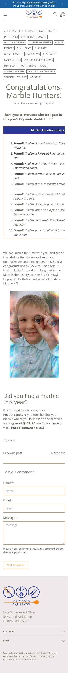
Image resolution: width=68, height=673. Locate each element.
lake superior (12, 59)
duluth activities (14, 42)
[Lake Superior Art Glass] (34, 14)
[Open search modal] (55, 14)
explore (9, 48)
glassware (49, 54)
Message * (10, 518)
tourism (9, 77)
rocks (43, 65)
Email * (8, 500)
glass (28, 48)
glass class (32, 54)
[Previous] (5, 4)
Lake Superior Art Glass (34, 652)
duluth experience (40, 42)
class (41, 30)
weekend (35, 77)
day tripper (11, 36)
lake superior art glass (38, 59)
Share (11, 440)
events (59, 42)
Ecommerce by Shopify (24, 659)
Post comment (16, 565)
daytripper (27, 36)
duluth (42, 36)
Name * (8, 483)
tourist (22, 77)
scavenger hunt (14, 71)
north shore (28, 65)
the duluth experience (41, 71)
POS (5, 659)
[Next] (63, 4)
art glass (10, 30)
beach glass (26, 30)
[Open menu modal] (5, 14)
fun (19, 48)
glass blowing (13, 54)
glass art (41, 48)
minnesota (10, 65)
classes (52, 30)
